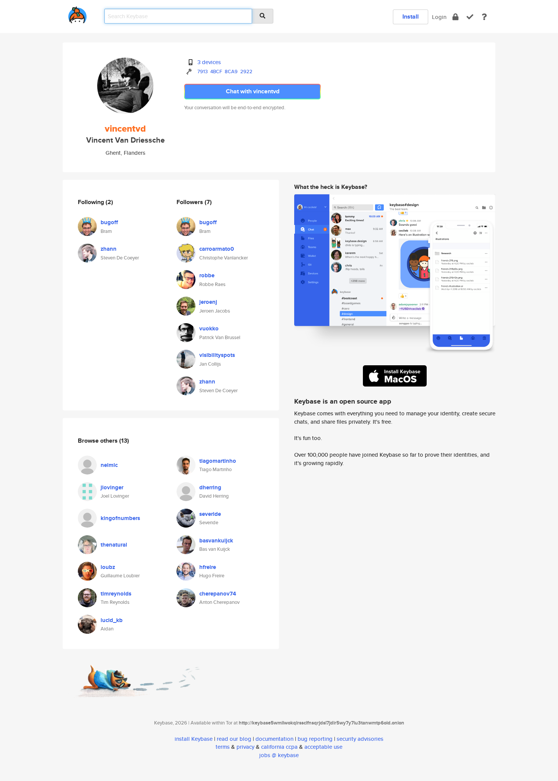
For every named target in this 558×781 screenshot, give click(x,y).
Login (439, 17)
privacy (245, 747)
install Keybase (194, 739)
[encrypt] (455, 17)
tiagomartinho (217, 461)
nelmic (109, 465)
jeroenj (208, 302)
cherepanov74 (217, 593)
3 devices (209, 62)
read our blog (234, 739)
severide (210, 514)
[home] (77, 13)
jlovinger (112, 487)
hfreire (207, 567)
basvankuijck (216, 540)
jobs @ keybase (279, 755)
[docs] (484, 17)
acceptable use (323, 747)
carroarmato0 (216, 249)
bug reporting (315, 739)
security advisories (360, 739)
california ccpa (279, 747)
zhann (109, 249)
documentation (274, 739)
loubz (108, 567)
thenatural (114, 545)
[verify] (470, 17)
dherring (210, 487)
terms (223, 747)
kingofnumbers (120, 518)
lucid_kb (112, 620)
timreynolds (116, 593)
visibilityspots (217, 355)
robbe (206, 275)
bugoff (109, 222)
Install (410, 16)
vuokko (209, 328)
